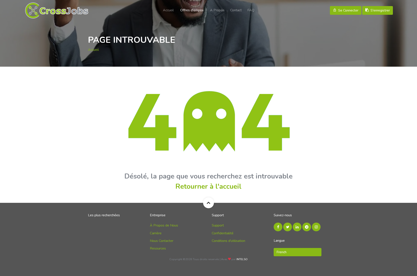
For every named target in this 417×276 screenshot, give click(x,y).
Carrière (156, 233)
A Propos (217, 10)
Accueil (168, 10)
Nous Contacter (161, 240)
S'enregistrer (380, 10)
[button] (297, 252)
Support (218, 225)
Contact (236, 10)
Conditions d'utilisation (228, 240)
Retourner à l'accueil (208, 186)
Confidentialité (222, 233)
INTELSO (242, 259)
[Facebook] (278, 227)
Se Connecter (348, 10)
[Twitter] (287, 227)
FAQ (250, 10)
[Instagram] (316, 227)
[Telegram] (306, 227)
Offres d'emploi (192, 10)
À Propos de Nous (164, 225)
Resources (158, 248)
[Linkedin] (297, 227)
